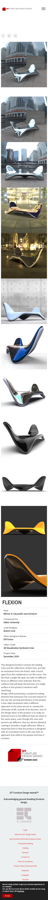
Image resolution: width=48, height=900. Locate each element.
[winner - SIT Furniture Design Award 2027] (24, 9)
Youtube (25, 879)
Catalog (25, 848)
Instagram (25, 875)
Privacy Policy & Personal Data (25, 866)
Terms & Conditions (25, 861)
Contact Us (25, 857)
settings (21, 891)
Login (25, 830)
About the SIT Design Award (25, 834)
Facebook (25, 870)
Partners (25, 852)
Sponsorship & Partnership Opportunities (25, 839)
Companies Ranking (25, 843)
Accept (7, 896)
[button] (3, 36)
